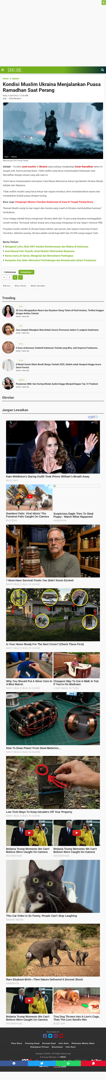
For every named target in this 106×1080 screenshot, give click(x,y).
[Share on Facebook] (14, 1063)
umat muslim (29, 166)
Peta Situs (16, 1043)
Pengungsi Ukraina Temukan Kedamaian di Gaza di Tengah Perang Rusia (54, 202)
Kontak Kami (49, 1043)
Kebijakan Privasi (39, 1047)
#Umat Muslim (20, 285)
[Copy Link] (93, 1063)
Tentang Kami (32, 1043)
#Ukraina (6, 285)
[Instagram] (56, 1036)
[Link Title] (3, 69)
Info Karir (71, 1047)
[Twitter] (50, 1036)
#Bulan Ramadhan (38, 285)
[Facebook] (45, 1036)
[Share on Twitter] (42, 1063)
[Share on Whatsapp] (68, 1063)
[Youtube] (61, 1036)
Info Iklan (64, 1043)
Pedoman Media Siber (83, 1043)
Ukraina (43, 166)
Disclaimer (57, 1047)
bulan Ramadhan (84, 166)
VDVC (63, 1057)
